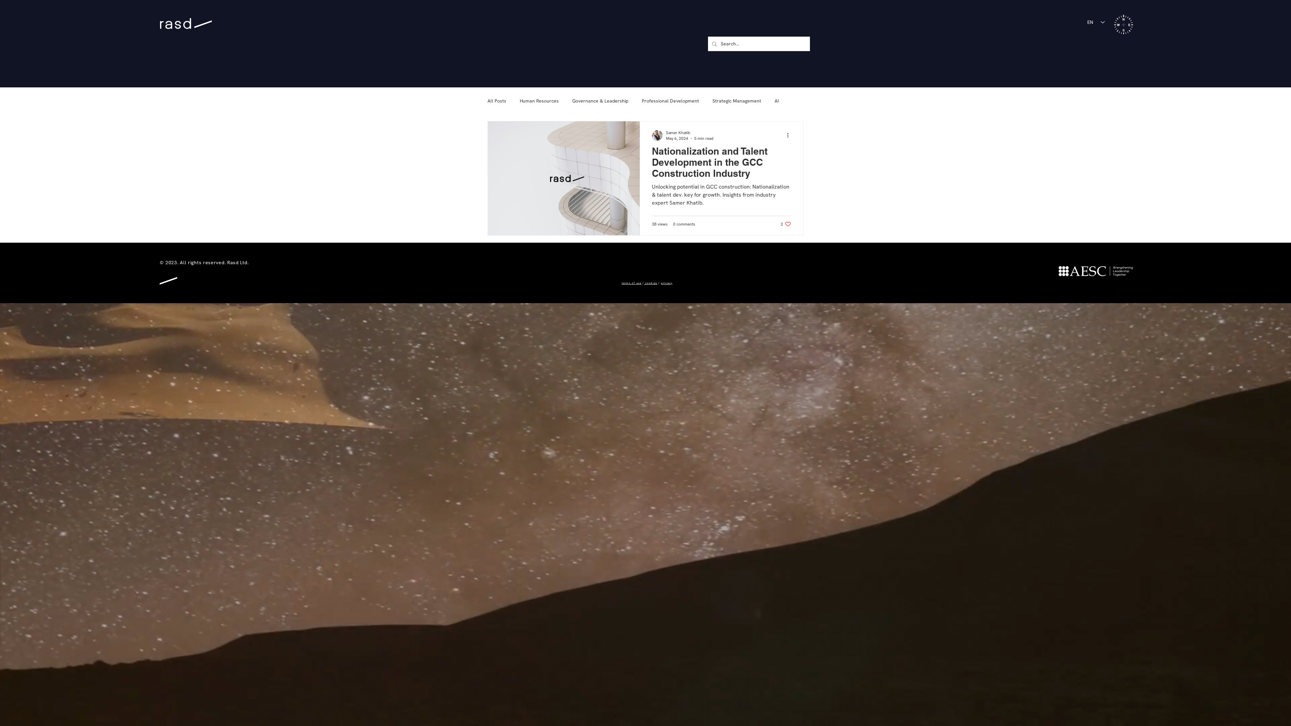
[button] (1123, 24)
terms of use (631, 283)
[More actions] (790, 135)
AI (777, 101)
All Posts (496, 101)
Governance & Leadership (600, 101)
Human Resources (539, 101)
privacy (666, 283)
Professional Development (670, 101)
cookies (651, 283)
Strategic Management (736, 101)
